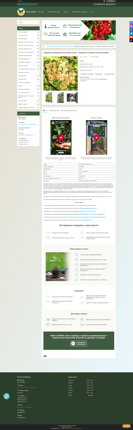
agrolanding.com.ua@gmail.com (26, 135)
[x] (45, 356)
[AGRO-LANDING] (21, 12)
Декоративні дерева (23, 72)
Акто (79, 214)
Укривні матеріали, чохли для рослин (25, 96)
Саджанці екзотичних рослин (25, 42)
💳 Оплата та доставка (54, 11)
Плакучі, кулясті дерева (24, 82)
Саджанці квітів (22, 79)
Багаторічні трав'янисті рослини (26, 69)
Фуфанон (85, 214)
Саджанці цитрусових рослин (25, 45)
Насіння (20, 85)
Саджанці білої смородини (66, 46)
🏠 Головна (41, 11)
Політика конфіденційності (76, 428)
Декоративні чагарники (24, 62)
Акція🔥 (66, 11)
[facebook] (44, 356)
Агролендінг (108, 196)
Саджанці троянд (22, 65)
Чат (128, 426)
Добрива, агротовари (23, 89)
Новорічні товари (22, 104)
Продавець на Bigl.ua (66, 427)
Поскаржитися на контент (64, 428)
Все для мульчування (23, 92)
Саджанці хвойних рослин (25, 48)
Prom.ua (74, 425)
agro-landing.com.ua (86, 220)
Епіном (81, 208)
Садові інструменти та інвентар (26, 107)
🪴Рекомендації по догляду (79, 11)
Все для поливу (22, 100)
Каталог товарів (22, 32)
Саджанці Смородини (52, 46)
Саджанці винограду (23, 59)
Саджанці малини (22, 38)
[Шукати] (38, 22)
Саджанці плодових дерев (25, 55)
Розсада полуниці (22, 35)
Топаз (90, 214)
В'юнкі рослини (22, 75)
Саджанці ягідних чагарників (25, 52)
